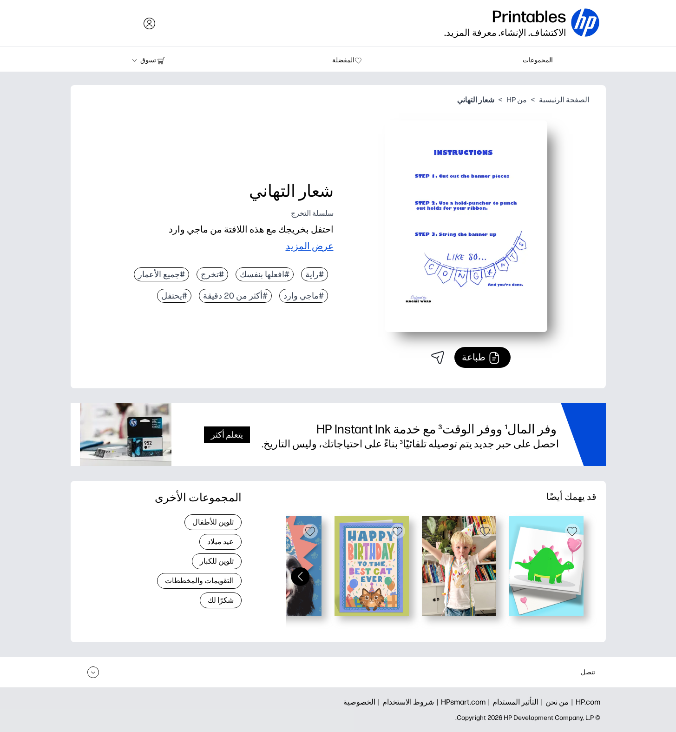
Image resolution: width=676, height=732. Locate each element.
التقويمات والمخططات (199, 580)
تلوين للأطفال (213, 522)
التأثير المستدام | (512, 702)
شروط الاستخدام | (404, 702)
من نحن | (553, 702)
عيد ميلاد (220, 541)
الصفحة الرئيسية (564, 99)
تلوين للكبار (217, 561)
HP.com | (584, 702)
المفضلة (343, 60)
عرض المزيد (310, 246)
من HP (516, 99)
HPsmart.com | (460, 702)
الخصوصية (359, 702)
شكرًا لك (221, 600)
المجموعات (538, 60)
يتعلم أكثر (227, 434)
